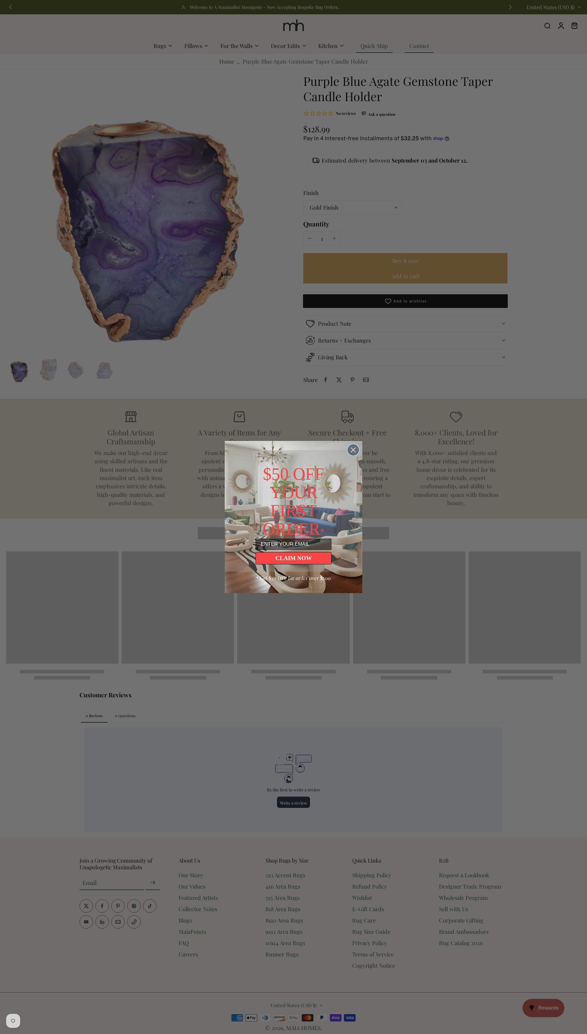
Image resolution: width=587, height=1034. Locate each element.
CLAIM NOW (293, 558)
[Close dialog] (353, 450)
